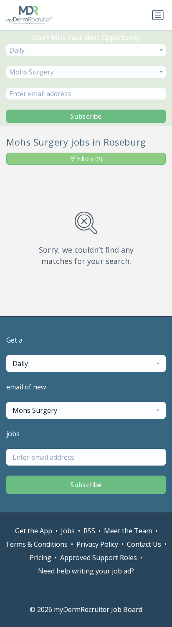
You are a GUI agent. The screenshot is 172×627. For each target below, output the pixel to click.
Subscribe (86, 116)
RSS (89, 530)
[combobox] (86, 50)
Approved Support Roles (98, 557)
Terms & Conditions (36, 544)
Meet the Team (128, 530)
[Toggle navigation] (158, 15)
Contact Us (144, 544)
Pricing (40, 557)
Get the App (33, 530)
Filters (89, 159)
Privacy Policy (97, 544)
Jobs (68, 530)
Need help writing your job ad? (86, 571)
